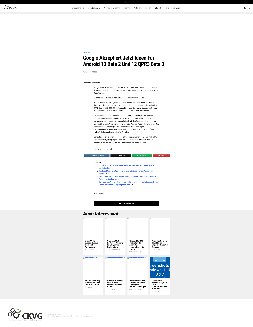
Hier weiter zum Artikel (103, 149)
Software (176, 8)
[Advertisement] (126, 33)
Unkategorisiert (78, 8)
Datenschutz (58, 314)
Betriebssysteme (94, 8)
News (167, 8)
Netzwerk (138, 8)
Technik (127, 8)
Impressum (50, 314)
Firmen (148, 8)
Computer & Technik (112, 8)
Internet (158, 8)
